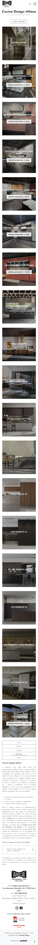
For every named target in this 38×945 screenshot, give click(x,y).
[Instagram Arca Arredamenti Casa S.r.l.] (17, 908)
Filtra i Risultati (19, 22)
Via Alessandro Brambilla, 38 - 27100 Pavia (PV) (19, 889)
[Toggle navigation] (34, 3)
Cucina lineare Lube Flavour (19, 231)
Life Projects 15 (19, 569)
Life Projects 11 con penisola (19, 645)
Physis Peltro (19, 43)
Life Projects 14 (19, 607)
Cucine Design (18, 14)
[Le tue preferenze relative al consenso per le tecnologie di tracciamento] (34, 941)
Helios (19, 457)
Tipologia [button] (19, 750)
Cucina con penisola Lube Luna (19, 193)
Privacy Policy (24, 935)
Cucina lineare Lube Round (19, 268)
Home (8, 14)
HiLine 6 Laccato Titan (19, 419)
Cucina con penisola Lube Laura (19, 155)
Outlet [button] (19, 758)
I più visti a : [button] (19, 754)
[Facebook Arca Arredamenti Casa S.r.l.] (21, 908)
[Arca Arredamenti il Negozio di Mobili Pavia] (19, 876)
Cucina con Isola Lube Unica (19, 118)
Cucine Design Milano (26, 14)
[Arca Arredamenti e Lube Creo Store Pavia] (19, 919)
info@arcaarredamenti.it (21, 886)
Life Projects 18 (19, 494)
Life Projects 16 (19, 532)
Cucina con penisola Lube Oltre (19, 80)
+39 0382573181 (20, 893)
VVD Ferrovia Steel (19, 306)
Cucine (11, 14)
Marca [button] (19, 742)
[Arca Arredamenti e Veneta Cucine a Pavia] (19, 926)
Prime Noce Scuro (19, 381)
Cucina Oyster (19, 720)
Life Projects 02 (19, 682)
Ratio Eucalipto (19, 344)
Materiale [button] (19, 746)
